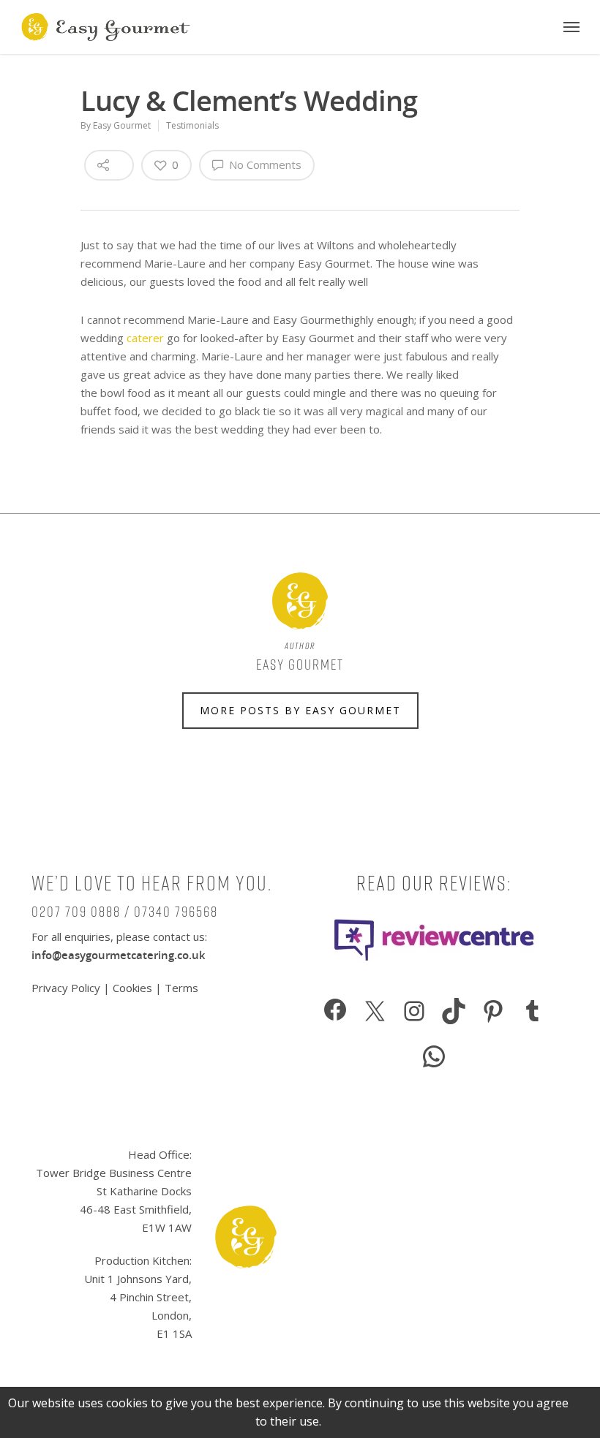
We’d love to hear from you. (151, 883)
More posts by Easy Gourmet (300, 710)
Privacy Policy (67, 987)
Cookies (132, 987)
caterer (145, 337)
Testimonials (192, 125)
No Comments (263, 164)
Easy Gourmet (122, 125)
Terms (181, 987)
